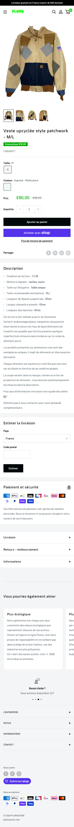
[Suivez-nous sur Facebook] (5, 773)
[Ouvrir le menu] (5, 12)
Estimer (13, 468)
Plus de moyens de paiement (37, 240)
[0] (68, 12)
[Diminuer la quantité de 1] (20, 209)
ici (4, 396)
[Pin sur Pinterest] (55, 252)
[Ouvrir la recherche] (54, 12)
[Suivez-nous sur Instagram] (19, 773)
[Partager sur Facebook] (48, 252)
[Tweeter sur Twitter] (61, 252)
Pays (6, 430)
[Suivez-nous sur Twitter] (12, 773)
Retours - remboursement (20, 549)
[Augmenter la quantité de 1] (38, 209)
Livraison (9, 537)
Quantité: (8, 209)
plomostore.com (11, 819)
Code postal (10, 447)
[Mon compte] (60, 12)
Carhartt (9, 151)
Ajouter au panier (37, 221)
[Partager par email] (68, 252)
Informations (12, 561)
